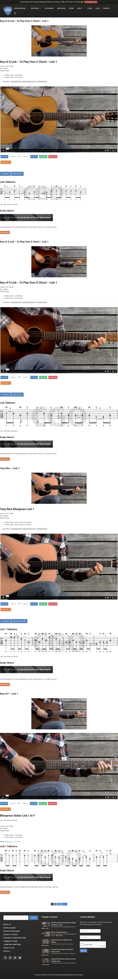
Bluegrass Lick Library (13, 842)
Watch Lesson (45, 928)
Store (90, 8)
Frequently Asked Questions (14, 938)
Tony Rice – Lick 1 (10, 468)
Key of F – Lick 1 (9, 693)
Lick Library (49, 8)
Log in (4, 217)
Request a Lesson (10, 934)
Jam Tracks (61, 8)
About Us (7, 924)
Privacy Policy (9, 948)
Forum (71, 8)
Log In (97, 8)
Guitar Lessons (9, 928)
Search (33, 917)
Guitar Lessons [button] (19, 8)
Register (106, 8)
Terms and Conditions (12, 944)
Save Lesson (5, 232)
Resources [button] (35, 8)
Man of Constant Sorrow (59, 932)
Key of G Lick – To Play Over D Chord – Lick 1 (24, 241)
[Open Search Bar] (15, 13)
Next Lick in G (17, 174)
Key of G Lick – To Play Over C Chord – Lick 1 (24, 21)
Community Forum (10, 941)
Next (64, 904)
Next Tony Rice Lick (19, 621)
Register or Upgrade (11, 931)
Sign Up (83, 951)
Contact (6, 951)
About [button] (79, 8)
